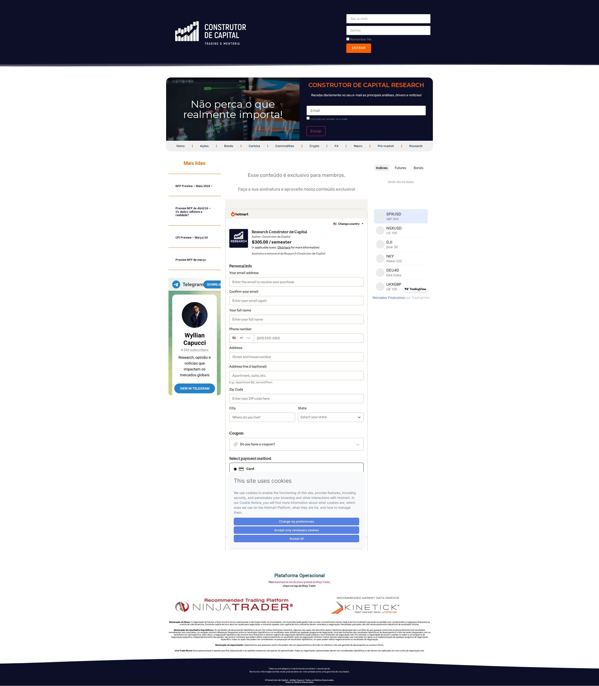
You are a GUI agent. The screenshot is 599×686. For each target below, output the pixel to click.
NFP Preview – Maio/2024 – (194, 186)
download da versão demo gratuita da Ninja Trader (302, 582)
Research (416, 146)
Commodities (284, 146)
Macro (358, 146)
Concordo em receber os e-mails (328, 119)
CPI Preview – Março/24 (191, 237)
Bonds (228, 146)
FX (336, 146)
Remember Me (360, 39)
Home (180, 146)
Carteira (254, 146)
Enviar (315, 131)
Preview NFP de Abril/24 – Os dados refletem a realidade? (193, 212)
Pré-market (386, 146)
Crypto (314, 146)
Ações (204, 146)
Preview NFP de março (190, 260)
